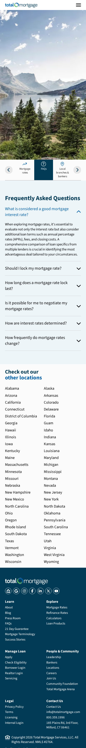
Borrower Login (15, 667)
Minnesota (13, 471)
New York (51, 499)
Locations (52, 667)
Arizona (11, 395)
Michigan (51, 464)
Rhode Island (15, 527)
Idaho (48, 430)
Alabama (12, 388)
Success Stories (15, 639)
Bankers (51, 662)
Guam (48, 423)
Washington (14, 554)
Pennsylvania (54, 520)
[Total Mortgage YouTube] (56, 591)
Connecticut (14, 409)
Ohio (9, 513)
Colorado (51, 402)
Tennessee (52, 534)
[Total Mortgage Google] (16, 591)
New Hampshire (17, 492)
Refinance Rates (57, 612)
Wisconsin (13, 561)
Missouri (12, 478)
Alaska (49, 388)
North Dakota (54, 506)
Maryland (51, 457)
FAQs (8, 623)
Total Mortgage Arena (60, 689)
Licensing (11, 717)
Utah (48, 541)
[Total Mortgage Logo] (26, 581)
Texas (9, 541)
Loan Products (55, 623)
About (9, 607)
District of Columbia (21, 416)
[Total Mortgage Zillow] (8, 591)
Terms (9, 712)
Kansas (49, 444)
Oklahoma (52, 513)
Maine (10, 457)
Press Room (13, 618)
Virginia (50, 548)
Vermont (12, 548)
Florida (49, 416)
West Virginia (54, 554)
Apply (8, 657)
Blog (8, 612)
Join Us (51, 678)
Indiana (50, 437)
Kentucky (12, 451)
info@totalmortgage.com (63, 712)
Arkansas (51, 395)
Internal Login (14, 722)
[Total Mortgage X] (48, 591)
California (13, 402)
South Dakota (16, 534)
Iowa (9, 444)
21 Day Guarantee (17, 629)
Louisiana (51, 451)
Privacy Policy (14, 706)
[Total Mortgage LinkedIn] (40, 591)
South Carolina (56, 527)
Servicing (11, 678)
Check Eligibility (16, 662)
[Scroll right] (77, 170)
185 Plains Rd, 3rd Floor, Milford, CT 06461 (62, 725)
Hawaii (10, 430)
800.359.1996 (55, 717)
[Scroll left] (9, 170)
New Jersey (53, 492)
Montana (51, 478)
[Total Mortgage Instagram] (24, 591)
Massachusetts (16, 464)
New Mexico (14, 499)
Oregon (11, 520)
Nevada (50, 485)
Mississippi (53, 471)
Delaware (51, 409)
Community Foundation (62, 683)
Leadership (53, 657)
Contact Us (53, 706)
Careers (51, 673)
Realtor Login (14, 673)
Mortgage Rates (56, 607)
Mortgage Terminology (20, 634)
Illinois (10, 437)
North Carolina (17, 506)
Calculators (53, 618)
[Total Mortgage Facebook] (32, 591)
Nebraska (12, 485)
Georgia (11, 423)
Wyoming (51, 561)
